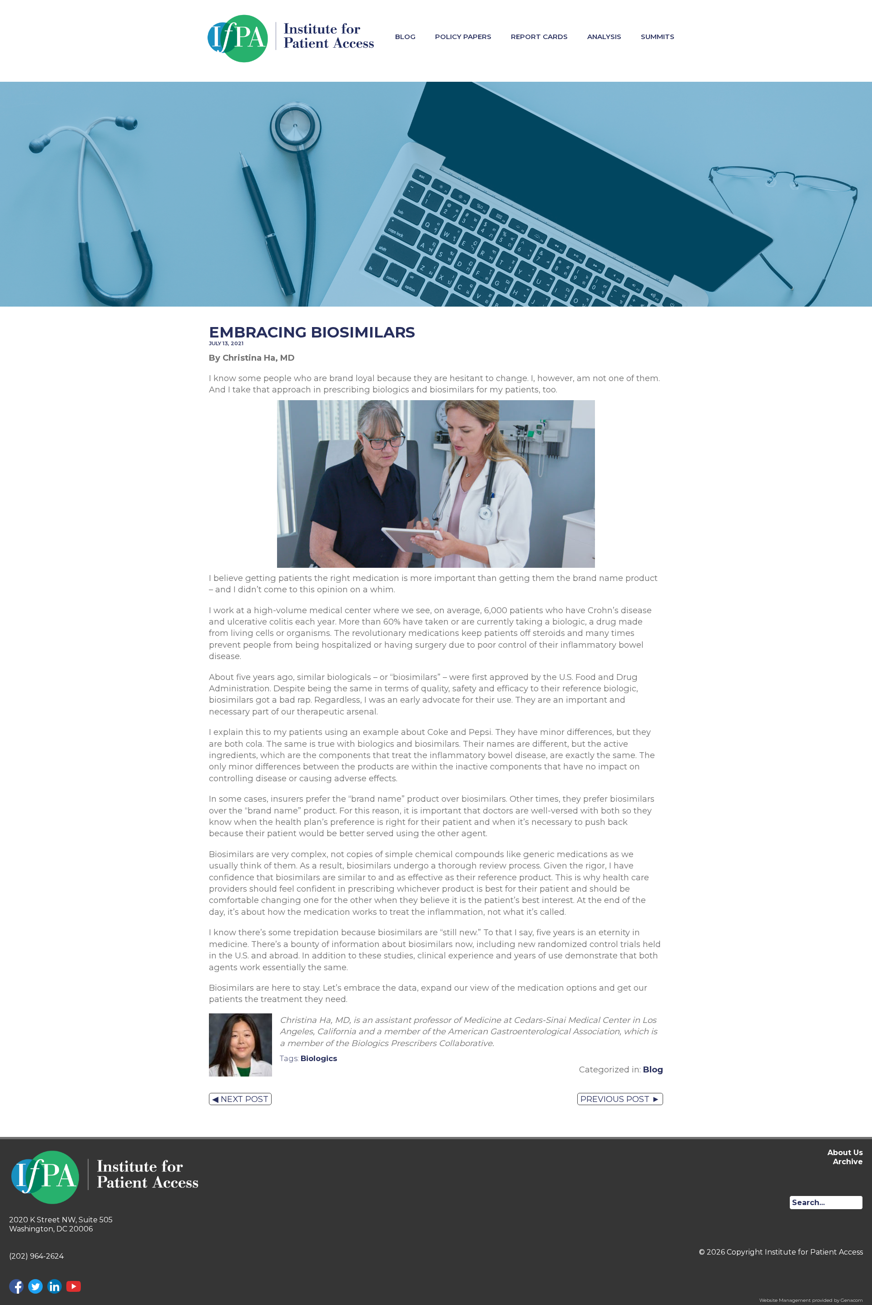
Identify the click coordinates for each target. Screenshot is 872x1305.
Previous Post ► (620, 1099)
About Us (845, 1152)
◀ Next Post (240, 1099)
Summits (657, 36)
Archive (848, 1161)
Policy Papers (463, 36)
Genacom (852, 1300)
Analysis (604, 36)
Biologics (319, 1058)
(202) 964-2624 (36, 1256)
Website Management (785, 1300)
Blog (405, 36)
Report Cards (539, 36)
